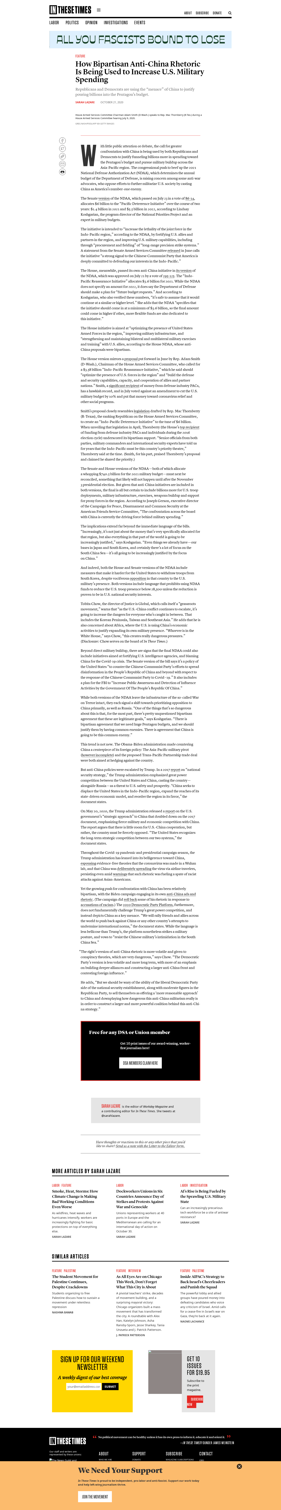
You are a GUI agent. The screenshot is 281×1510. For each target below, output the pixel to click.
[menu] (98, 10)
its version (184, 270)
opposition (138, 578)
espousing (88, 863)
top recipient (189, 427)
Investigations (116, 22)
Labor (54, 22)
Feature (80, 56)
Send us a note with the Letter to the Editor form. (150, 1146)
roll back (130, 899)
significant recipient (124, 385)
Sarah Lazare (85, 102)
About (188, 13)
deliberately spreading (134, 868)
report (175, 769)
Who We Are (105, 1459)
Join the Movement (95, 1497)
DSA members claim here (140, 1063)
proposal (131, 358)
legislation (142, 411)
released (174, 250)
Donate (217, 13)
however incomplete (97, 755)
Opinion (91, 22)
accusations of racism (97, 904)
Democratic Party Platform (148, 904)
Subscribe (202, 13)
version (104, 198)
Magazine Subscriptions (180, 1459)
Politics (72, 22)
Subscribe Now (195, 1402)
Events (139, 22)
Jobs (201, 1460)
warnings (120, 874)
